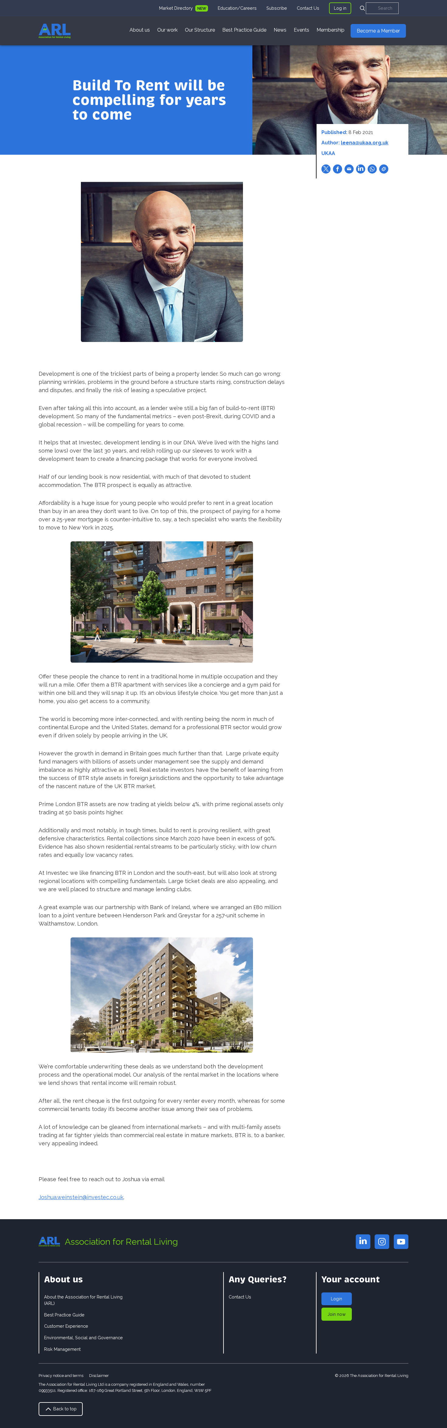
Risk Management (62, 1349)
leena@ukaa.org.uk (364, 143)
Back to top (64, 1408)
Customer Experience (66, 1326)
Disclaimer (99, 1375)
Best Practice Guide (244, 30)
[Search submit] (362, 8)
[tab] (183, 8)
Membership (331, 30)
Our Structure (200, 30)
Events (301, 30)
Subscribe (276, 8)
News (280, 30)
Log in (340, 8)
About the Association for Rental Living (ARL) (83, 1300)
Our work (167, 30)
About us (140, 30)
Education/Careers (237, 8)
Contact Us (308, 8)
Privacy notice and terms (61, 1375)
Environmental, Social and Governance (83, 1337)
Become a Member (378, 31)
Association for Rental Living (121, 1242)
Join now (336, 1314)
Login (336, 1298)
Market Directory (176, 8)
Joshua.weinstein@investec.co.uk (81, 1197)
